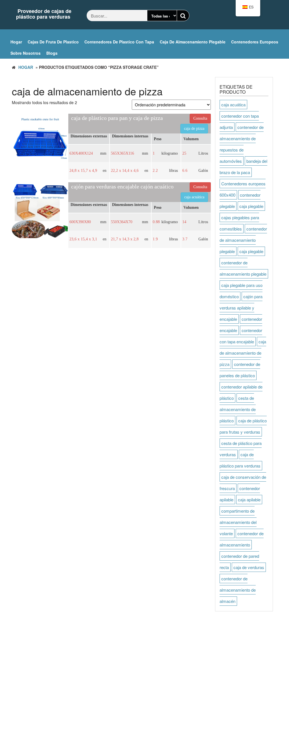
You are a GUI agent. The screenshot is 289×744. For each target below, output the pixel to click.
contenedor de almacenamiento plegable (243, 240)
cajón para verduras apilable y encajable (241, 307)
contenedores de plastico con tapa (119, 42)
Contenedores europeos (254, 42)
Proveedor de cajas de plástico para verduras (43, 13)
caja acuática (233, 104)
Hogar (16, 42)
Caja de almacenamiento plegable (192, 42)
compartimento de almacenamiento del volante (238, 522)
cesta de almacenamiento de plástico (238, 409)
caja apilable (249, 499)
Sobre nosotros (25, 53)
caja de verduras (248, 567)
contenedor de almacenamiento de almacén (238, 590)
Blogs (52, 53)
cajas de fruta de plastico (53, 42)
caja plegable (251, 206)
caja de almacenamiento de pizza (243, 353)
